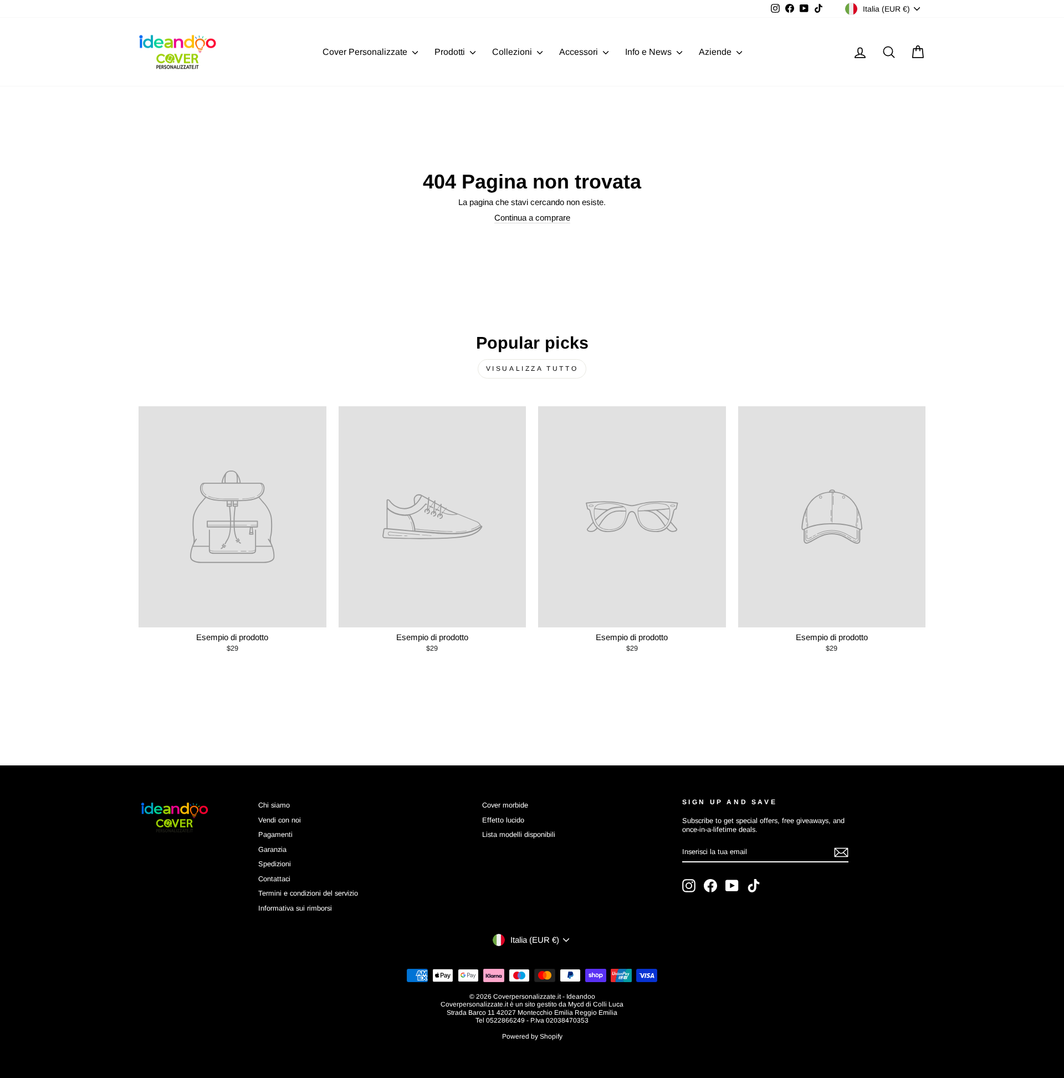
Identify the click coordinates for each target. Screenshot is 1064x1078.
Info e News (649, 52)
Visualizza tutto (532, 368)
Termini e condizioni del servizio (308, 893)
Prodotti (450, 52)
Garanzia (272, 849)
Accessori (579, 52)
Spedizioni (274, 864)
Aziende (716, 52)
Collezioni (513, 52)
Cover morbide (505, 805)
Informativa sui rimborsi (295, 908)
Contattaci (274, 879)
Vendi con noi (279, 820)
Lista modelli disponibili (518, 834)
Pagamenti (275, 834)
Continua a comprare (532, 217)
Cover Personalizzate (366, 52)
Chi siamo (274, 805)
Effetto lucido (503, 820)
